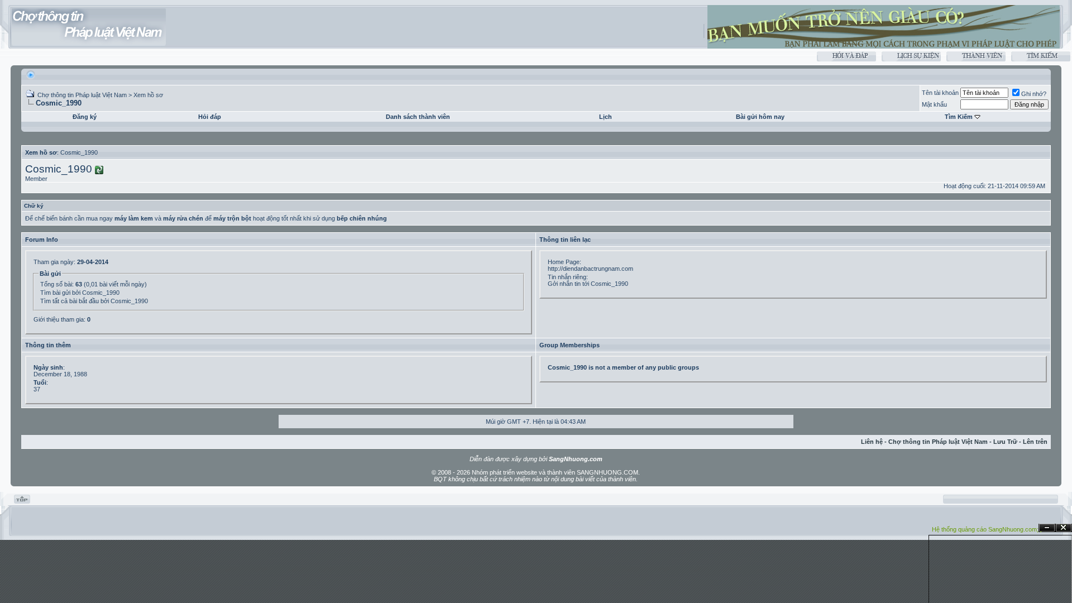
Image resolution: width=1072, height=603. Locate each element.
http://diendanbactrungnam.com (590, 268)
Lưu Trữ (1005, 441)
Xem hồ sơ (148, 95)
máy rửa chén (183, 218)
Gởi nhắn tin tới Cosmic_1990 (588, 283)
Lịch (605, 116)
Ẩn (1046, 528)
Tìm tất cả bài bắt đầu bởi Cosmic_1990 (94, 301)
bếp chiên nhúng (362, 218)
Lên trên (1035, 441)
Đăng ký (85, 116)
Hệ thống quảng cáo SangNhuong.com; (985, 529)
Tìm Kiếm (959, 116)
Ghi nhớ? (1033, 93)
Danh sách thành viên (418, 116)
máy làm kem (133, 218)
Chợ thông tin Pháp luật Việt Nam (82, 95)
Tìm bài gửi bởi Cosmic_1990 (79, 292)
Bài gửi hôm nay (760, 116)
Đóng (1063, 528)
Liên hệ (872, 441)
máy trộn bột (232, 218)
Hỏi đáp (209, 116)
